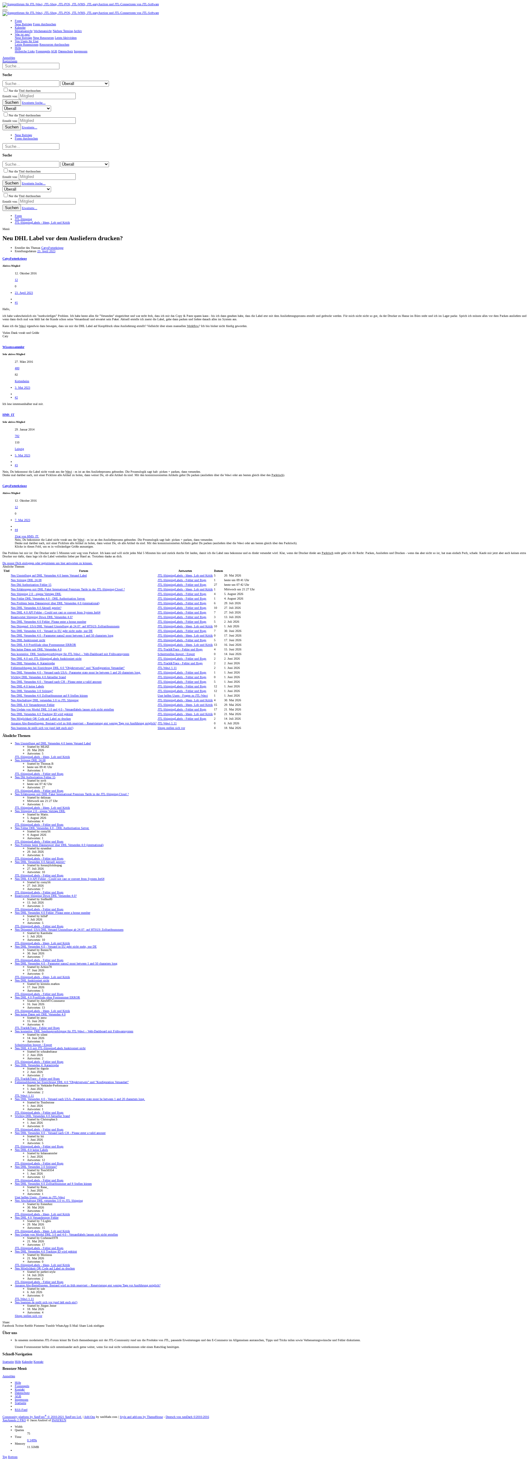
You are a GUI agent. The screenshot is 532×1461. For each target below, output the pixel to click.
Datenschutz (22, 1392)
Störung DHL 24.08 (26, 580)
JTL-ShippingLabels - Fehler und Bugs (182, 580)
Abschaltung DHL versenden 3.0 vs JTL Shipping (45, 700)
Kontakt (38, 1361)
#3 (16, 465)
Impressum (21, 1399)
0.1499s (32, 1440)
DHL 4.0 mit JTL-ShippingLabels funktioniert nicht (46, 658)
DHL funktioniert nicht (28, 640)
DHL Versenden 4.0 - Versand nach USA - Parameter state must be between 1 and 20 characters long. (76, 672)
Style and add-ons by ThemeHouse (141, 1417)
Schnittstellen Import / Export (176, 654)
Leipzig (19, 449)
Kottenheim (22, 381)
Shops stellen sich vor (171, 728)
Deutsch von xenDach (187, 1417)
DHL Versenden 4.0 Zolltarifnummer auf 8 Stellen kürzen (49, 695)
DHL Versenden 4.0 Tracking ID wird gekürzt (42, 714)
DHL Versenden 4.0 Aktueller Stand (38, 677)
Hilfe (18, 1361)
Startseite (8, 1361)
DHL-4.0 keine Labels (27, 686)
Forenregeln (22, 1386)
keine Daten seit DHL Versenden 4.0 (36, 649)
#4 (16, 530)
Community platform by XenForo (42, 1417)
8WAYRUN (59, 1420)
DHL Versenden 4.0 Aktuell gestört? (36, 607)
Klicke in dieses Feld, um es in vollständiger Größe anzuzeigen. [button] (54, 546)
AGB (18, 1396)
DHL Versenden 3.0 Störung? (32, 691)
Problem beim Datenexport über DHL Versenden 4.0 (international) (55, 603)
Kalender (27, 1361)
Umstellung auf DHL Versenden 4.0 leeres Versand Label (49, 575)
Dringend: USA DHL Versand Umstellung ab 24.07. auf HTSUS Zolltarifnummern (65, 626)
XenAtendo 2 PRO (14, 1420)
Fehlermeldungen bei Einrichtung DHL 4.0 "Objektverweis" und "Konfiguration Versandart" (68, 668)
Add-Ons (89, 1417)
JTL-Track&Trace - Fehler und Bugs (180, 649)
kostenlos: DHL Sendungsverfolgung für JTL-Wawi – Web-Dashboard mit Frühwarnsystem (70, 654)
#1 (16, 302)
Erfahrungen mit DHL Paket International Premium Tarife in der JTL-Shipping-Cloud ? (68, 589)
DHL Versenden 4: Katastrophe (33, 663)
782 (17, 436)
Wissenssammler (13, 347)
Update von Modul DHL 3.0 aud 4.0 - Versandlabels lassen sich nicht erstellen (62, 709)
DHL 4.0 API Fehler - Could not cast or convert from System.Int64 (55, 612)
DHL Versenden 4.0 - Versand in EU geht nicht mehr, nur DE (52, 631)
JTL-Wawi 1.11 (167, 668)
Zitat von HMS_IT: (27, 536)
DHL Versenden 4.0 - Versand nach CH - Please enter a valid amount (56, 681)
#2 (16, 397)
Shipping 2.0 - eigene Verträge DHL (36, 594)
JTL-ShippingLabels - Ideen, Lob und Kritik (185, 575)
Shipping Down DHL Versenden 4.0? (42, 617)
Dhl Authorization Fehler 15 (31, 584)
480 (17, 368)
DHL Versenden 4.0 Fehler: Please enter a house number (48, 621)
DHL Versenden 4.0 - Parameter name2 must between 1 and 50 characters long (62, 635)
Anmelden (8, 1376)
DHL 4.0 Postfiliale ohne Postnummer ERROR (43, 644)
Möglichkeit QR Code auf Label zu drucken (41, 718)
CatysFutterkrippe (52, 247)
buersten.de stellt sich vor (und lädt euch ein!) (42, 728)
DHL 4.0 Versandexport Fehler (32, 704)
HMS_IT (8, 414)
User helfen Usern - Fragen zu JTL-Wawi (183, 695)
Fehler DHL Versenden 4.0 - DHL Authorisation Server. (48, 598)
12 (16, 279)
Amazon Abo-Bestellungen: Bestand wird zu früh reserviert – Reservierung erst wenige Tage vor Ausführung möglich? (83, 723)
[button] (4, 10)
